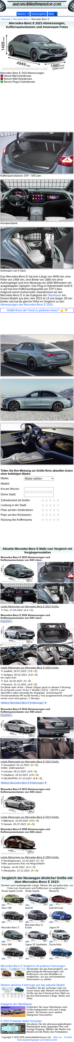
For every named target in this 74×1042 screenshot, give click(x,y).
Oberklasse (54, 295)
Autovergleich (38, 14)
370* (26, 175)
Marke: (5, 478)
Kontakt (68, 1037)
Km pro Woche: (10, 488)
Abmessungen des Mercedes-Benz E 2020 (26, 304)
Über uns (57, 1037)
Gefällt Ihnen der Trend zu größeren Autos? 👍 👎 (37, 310)
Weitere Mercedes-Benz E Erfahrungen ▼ (24, 703)
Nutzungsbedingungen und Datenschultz (37, 1040)
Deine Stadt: (8, 494)
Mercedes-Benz (21, 19)
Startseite (5, 19)
